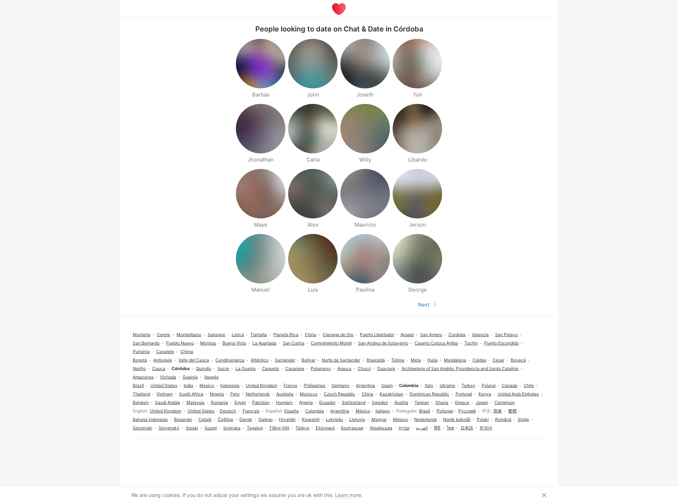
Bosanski (183, 419)
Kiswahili (311, 419)
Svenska (231, 427)
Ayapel (407, 334)
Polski (483, 419)
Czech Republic (339, 394)
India (188, 385)
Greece (462, 402)
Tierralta (258, 334)
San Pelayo (506, 334)
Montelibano (189, 334)
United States (201, 411)
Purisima (141, 351)
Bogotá (140, 360)
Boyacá (518, 360)
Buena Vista (234, 343)
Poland (488, 385)
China (367, 394)
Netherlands (258, 394)
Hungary (284, 402)
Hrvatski (287, 419)
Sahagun (216, 334)
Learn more (348, 495)
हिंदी (437, 427)
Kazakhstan (391, 394)
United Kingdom (165, 411)
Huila (432, 360)
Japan (482, 402)
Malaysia (195, 402)
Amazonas (143, 377)
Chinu (310, 334)
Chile (529, 385)
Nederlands (425, 419)
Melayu (400, 419)
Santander (285, 360)
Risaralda (376, 360)
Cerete (163, 334)
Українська (381, 427)
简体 (497, 411)
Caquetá (270, 368)
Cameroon (504, 402)
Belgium (141, 402)
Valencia (480, 334)
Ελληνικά (325, 427)
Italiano (382, 411)
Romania (219, 402)
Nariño (139, 368)
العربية (422, 427)
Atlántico (259, 360)
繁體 (512, 411)
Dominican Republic (429, 394)
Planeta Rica (285, 334)
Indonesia (229, 385)
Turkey (468, 385)
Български (352, 427)
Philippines (314, 385)
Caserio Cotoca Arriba (436, 343)
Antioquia (162, 360)
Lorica (238, 334)
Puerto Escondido (501, 343)
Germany (341, 385)
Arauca (344, 368)
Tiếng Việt (279, 427)
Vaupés (211, 377)
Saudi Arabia (167, 402)
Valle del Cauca (193, 360)
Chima (186, 351)
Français (251, 411)
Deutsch (228, 411)
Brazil (138, 385)
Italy (429, 385)
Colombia (314, 411)
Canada (509, 385)
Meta (416, 360)
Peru (234, 394)
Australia (284, 394)
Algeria (306, 402)
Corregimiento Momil (331, 343)
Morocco (308, 394)
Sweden (380, 402)
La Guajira (246, 368)
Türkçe (302, 427)
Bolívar (308, 360)
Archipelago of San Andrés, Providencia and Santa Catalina (460, 368)
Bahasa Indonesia (150, 419)
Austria (401, 402)
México (363, 411)
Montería (141, 334)
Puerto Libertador (377, 334)
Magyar (379, 419)
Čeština (225, 419)
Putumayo (321, 368)
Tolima (397, 360)
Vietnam (164, 394)
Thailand (141, 394)
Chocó (364, 368)
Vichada (168, 377)
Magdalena (455, 360)
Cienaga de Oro (338, 334)
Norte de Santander (341, 360)
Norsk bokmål (456, 419)
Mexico (207, 385)
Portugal (444, 411)
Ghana (441, 402)
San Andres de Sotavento (383, 343)
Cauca (158, 368)
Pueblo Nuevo (180, 343)
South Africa (191, 394)
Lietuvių (357, 419)
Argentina (339, 411)
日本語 (466, 427)
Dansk (245, 419)
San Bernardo (146, 343)
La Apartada (264, 343)
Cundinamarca (229, 360)
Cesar (498, 360)
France (290, 385)
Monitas (208, 343)
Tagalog (255, 427)
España (291, 411)
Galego (265, 419)
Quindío (203, 368)
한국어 (486, 427)
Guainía (190, 377)
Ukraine (447, 385)
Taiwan (422, 402)
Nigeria (217, 394)
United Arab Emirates (518, 394)
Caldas (479, 360)
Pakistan (260, 402)
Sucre (223, 368)
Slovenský (169, 427)
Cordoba (456, 334)
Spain (387, 385)
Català (205, 419)
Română (503, 419)
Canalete (165, 351)
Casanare (294, 368)
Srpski (192, 427)
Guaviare (386, 368)
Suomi (210, 427)
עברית (404, 427)
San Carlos (293, 343)
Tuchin (471, 343)
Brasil (424, 411)
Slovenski (142, 427)
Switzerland (353, 402)
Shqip (523, 419)
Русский (467, 411)
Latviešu (334, 419)
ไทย (450, 427)
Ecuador (327, 402)
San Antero (431, 334)
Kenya (484, 394)
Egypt (240, 402)
